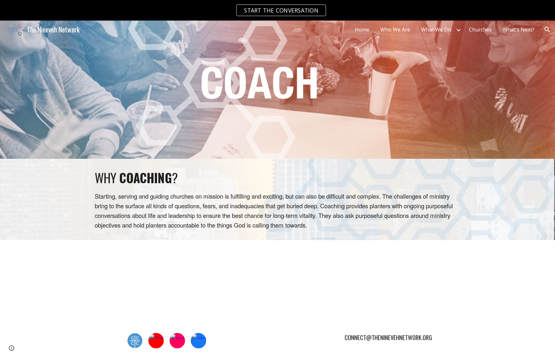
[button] (547, 29)
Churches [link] (480, 29)
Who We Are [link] (395, 29)
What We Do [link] (436, 29)
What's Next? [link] (518, 29)
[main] (277, 199)
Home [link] (362, 29)
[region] (277, 10)
